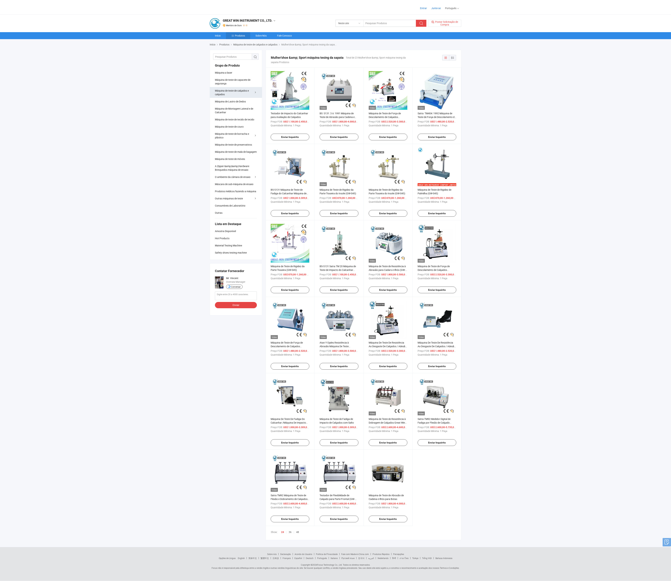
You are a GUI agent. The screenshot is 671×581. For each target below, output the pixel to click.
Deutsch (309, 558)
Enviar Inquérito (290, 137)
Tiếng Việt (427, 558)
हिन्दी (394, 558)
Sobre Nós (261, 35)
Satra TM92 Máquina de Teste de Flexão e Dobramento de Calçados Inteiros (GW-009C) (289, 499)
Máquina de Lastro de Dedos (230, 101)
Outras (218, 212)
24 (282, 532)
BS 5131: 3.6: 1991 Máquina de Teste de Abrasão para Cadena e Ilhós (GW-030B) (337, 117)
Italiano (334, 558)
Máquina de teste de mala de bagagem (236, 151)
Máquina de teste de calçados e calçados (232, 92)
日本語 (276, 558)
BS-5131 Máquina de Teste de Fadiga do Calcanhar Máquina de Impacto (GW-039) (288, 193)
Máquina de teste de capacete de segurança (232, 81)
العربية (371, 558)
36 (290, 532)
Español (298, 558)
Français (287, 558)
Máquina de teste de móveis (230, 159)
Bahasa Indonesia (443, 558)
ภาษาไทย (404, 558)
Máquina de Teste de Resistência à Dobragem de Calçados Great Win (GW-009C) (387, 422)
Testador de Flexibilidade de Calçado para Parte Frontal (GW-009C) (337, 499)
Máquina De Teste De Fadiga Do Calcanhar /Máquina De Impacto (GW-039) (288, 422)
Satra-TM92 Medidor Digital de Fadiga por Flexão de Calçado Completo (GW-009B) (434, 422)
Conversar (236, 286)
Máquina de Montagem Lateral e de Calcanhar (234, 110)
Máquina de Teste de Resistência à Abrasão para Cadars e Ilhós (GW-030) (387, 270)
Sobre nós (272, 554)
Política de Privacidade (327, 554)
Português (322, 558)
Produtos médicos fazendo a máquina (235, 191)
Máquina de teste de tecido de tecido (234, 119)
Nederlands (383, 558)
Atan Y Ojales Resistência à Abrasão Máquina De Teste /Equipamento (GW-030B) (334, 346)
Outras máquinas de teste (229, 198)
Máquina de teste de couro (229, 126)
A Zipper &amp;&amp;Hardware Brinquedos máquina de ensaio (232, 167)
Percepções (398, 554)
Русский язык (348, 558)
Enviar (236, 305)
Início (218, 35)
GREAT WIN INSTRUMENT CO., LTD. (247, 20)
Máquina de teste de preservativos (233, 144)
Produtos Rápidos (381, 554)
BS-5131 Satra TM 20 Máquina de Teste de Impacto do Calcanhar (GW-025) (338, 270)
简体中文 (252, 558)
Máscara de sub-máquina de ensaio (234, 184)
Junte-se (436, 8)
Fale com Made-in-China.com (355, 554)
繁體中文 (265, 558)
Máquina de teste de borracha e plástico (232, 135)
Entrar (423, 8)
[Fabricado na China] (232, 7)
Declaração (285, 554)
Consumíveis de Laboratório (230, 205)
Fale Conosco (284, 35)
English (241, 558)
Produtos (240, 35)
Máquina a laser (223, 72)
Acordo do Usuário (303, 554)
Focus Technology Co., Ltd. (329, 564)
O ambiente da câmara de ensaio (232, 177)
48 (297, 532)
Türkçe (415, 558)
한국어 (361, 558)
